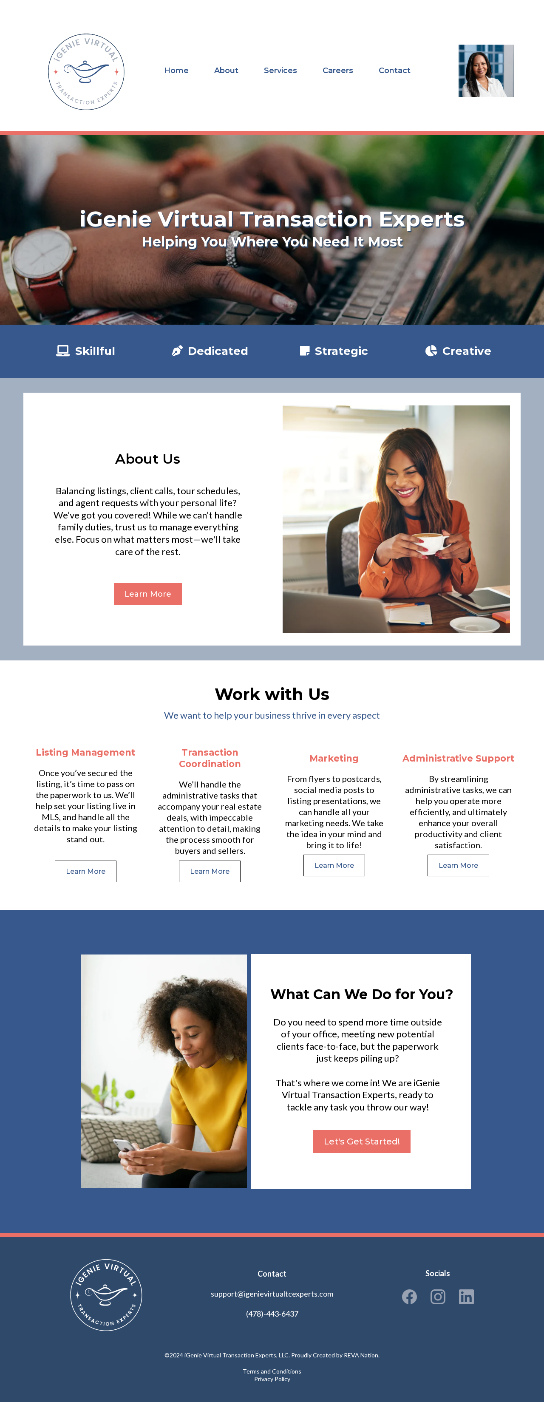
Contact (395, 70)
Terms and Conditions (272, 1371)
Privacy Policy (272, 1378)
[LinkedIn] (466, 1297)
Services (280, 70)
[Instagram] (438, 1297)
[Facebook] (409, 1297)
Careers (338, 70)
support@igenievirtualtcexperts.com (272, 1293)
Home (176, 70)
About (226, 70)
